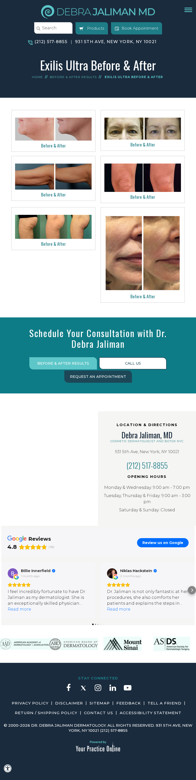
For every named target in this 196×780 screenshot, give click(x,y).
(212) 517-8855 (50, 41)
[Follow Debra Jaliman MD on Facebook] (68, 690)
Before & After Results (73, 77)
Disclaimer (69, 703)
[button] (4, 590)
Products (95, 28)
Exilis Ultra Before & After (134, 77)
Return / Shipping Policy (46, 712)
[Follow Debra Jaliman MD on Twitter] (83, 690)
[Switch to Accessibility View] (7, 768)
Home (37, 77)
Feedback (128, 703)
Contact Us (98, 712)
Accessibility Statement (150, 712)
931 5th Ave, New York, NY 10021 (115, 41)
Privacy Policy (30, 703)
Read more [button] (19, 609)
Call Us (133, 363)
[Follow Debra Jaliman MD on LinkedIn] (113, 690)
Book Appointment (139, 28)
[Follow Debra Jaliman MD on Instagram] (98, 690)
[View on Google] (13, 573)
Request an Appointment (98, 376)
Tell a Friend (164, 703)
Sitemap (100, 703)
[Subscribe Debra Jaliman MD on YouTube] (127, 690)
